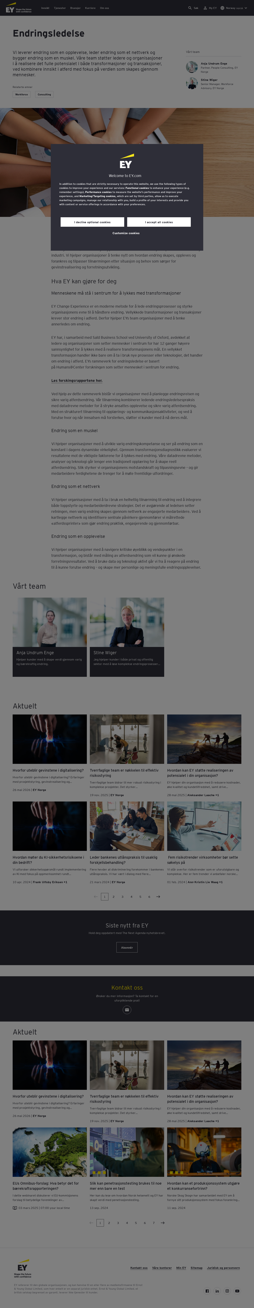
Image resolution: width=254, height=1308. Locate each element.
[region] (127, 197)
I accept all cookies (159, 222)
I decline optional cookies (92, 222)
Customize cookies (126, 233)
